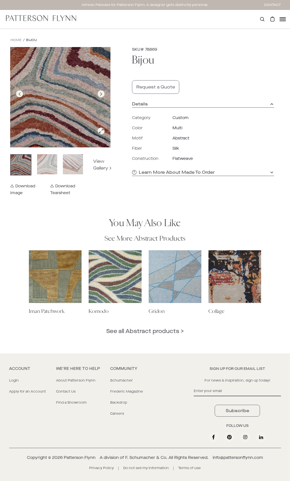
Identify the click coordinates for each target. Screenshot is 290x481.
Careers (117, 413)
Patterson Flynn (79, 457)
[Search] (262, 19)
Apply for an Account (27, 391)
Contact (272, 5)
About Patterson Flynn (75, 380)
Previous (19, 100)
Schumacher (121, 380)
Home (16, 40)
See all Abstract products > (145, 331)
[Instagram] (245, 437)
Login (14, 380)
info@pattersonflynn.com (238, 457)
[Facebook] (213, 437)
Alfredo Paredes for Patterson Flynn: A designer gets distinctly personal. (145, 5)
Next (101, 100)
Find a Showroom (71, 402)
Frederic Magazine (126, 391)
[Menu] (282, 19)
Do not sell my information (146, 468)
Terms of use (189, 468)
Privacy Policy (101, 468)
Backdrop (118, 402)
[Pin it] (229, 437)
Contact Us (66, 391)
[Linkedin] (261, 437)
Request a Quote (155, 87)
